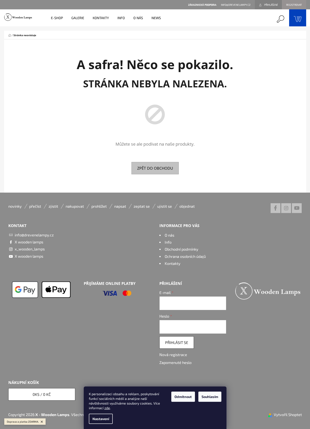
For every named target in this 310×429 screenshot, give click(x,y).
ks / (42, 394)
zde (107, 408)
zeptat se (142, 206)
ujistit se (164, 206)
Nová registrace (173, 354)
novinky (15, 206)
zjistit (53, 206)
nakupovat (75, 206)
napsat (120, 206)
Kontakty (172, 263)
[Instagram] (286, 208)
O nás (169, 235)
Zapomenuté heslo (175, 362)
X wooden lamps (29, 242)
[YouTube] (297, 208)
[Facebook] (275, 208)
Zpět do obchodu (155, 168)
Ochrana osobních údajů (185, 256)
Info (168, 242)
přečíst (35, 206)
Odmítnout (183, 397)
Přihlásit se (176, 342)
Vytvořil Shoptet (288, 414)
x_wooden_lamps (30, 249)
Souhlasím (210, 397)
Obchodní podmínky (181, 249)
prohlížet (99, 206)
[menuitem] (57, 17)
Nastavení (100, 419)
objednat (187, 206)
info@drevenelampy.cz (34, 235)
